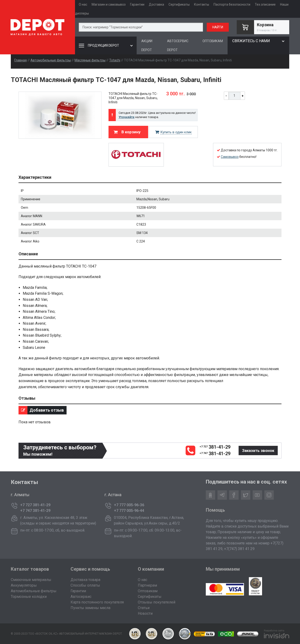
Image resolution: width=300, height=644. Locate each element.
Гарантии (137, 4)
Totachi (114, 60)
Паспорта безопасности (232, 4)
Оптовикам (148, 591)
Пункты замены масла (90, 608)
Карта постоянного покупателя (97, 602)
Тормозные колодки (29, 596)
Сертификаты (179, 4)
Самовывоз (230, 157)
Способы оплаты (85, 585)
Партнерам (147, 585)
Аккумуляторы (24, 585)
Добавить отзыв (46, 410)
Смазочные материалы (31, 579)
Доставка (156, 4)
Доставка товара (85, 579)
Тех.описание (265, 4)
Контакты (201, 4)
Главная (20, 60)
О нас (83, 4)
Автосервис (81, 596)
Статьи (144, 608)
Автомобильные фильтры (50, 60)
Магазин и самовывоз (109, 4)
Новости (145, 613)
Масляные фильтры (90, 60)
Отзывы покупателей (156, 602)
